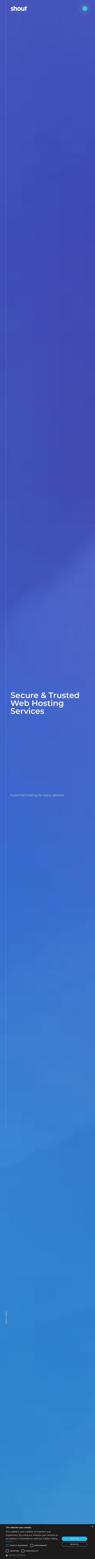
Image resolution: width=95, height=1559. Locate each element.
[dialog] (47, 1541)
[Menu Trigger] (84, 8)
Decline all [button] (74, 1544)
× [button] (92, 1527)
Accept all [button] (74, 1539)
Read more (9, 1541)
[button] (32, 1555)
